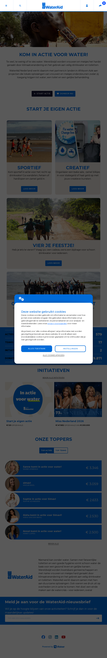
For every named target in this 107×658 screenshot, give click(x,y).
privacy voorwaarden (57, 323)
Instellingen (70, 349)
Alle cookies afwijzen (53, 355)
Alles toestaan (36, 349)
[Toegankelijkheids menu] (104, 3)
